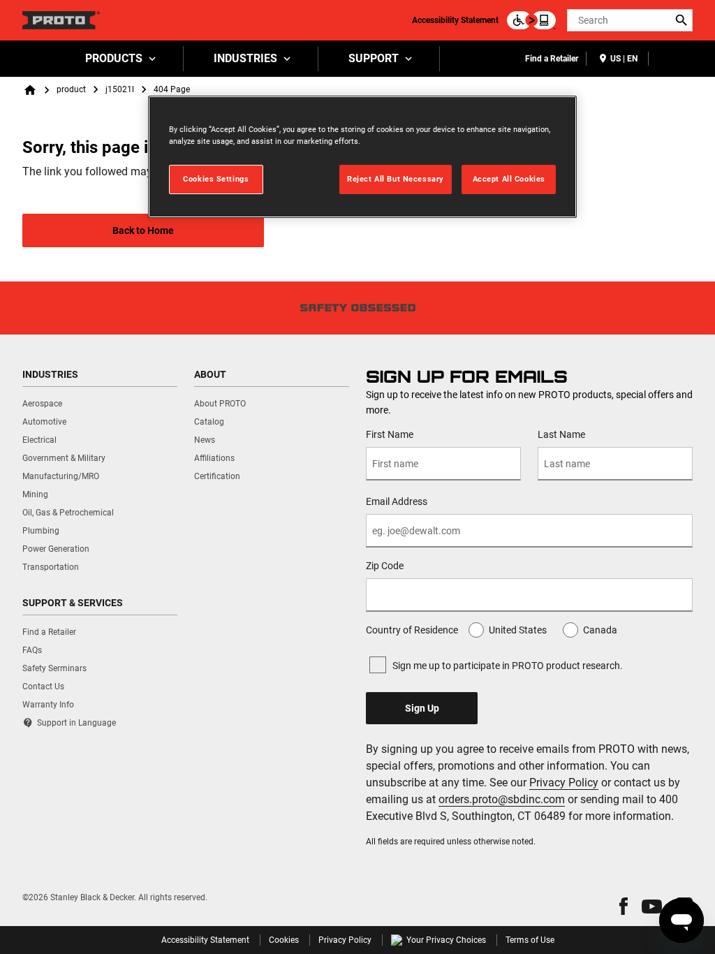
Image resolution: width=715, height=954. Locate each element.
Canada (600, 630)
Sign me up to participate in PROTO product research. (507, 665)
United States (518, 630)
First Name (389, 434)
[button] (623, 906)
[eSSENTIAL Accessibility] (531, 20)
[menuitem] (119, 59)
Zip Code (385, 565)
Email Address (396, 501)
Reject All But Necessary (395, 179)
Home (30, 90)
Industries (245, 58)
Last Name (561, 434)
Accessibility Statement (455, 20)
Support (373, 58)
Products (113, 58)
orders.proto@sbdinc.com (501, 799)
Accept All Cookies (509, 179)
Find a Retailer (551, 59)
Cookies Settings (216, 179)
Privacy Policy (563, 782)
